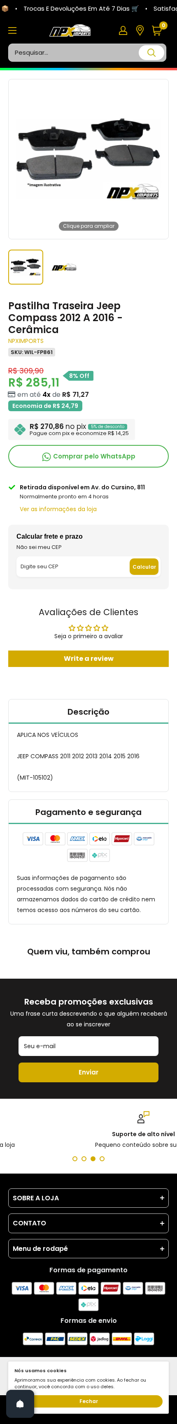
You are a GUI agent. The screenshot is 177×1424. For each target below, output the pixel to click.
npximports (26, 341)
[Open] (20, 1404)
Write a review (89, 658)
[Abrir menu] (12, 30)
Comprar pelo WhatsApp (93, 456)
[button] (160, 30)
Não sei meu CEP (39, 547)
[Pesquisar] (151, 52)
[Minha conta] (123, 30)
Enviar (88, 1072)
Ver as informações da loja (58, 509)
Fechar (88, 1401)
